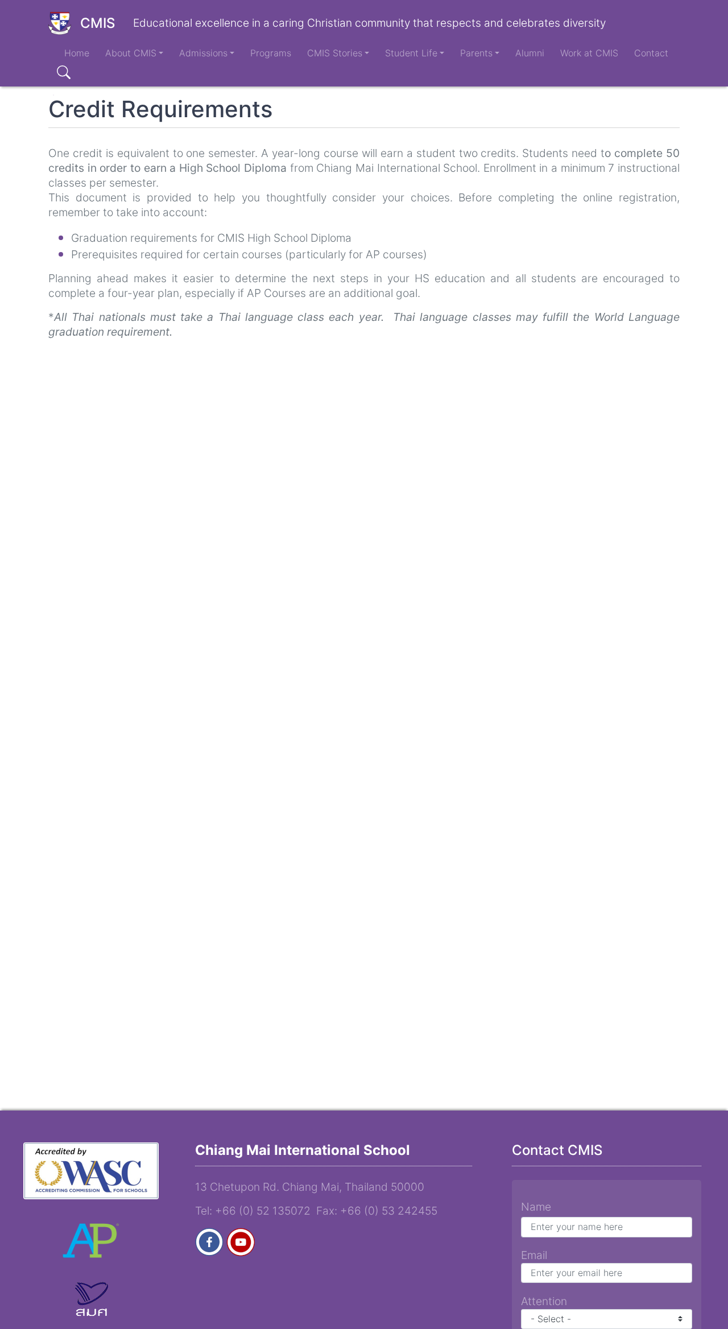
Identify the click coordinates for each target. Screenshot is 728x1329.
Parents (476, 53)
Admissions (203, 53)
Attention (544, 1301)
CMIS (97, 23)
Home (76, 53)
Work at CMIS (589, 53)
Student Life (411, 53)
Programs (270, 53)
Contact (651, 53)
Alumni (529, 53)
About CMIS (130, 53)
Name (536, 1207)
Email (534, 1255)
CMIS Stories (334, 53)
